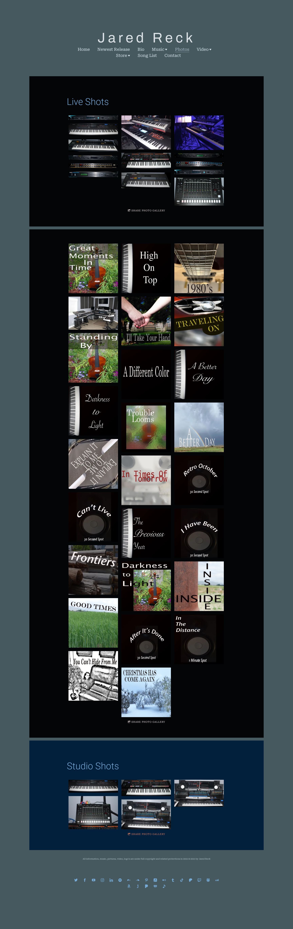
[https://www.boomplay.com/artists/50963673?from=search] (164, 886)
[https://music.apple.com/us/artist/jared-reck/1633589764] (155, 880)
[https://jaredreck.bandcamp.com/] (129, 880)
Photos (182, 49)
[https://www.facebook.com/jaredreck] (84, 880)
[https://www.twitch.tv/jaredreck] (199, 880)
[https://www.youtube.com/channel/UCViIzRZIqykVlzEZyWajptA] (93, 880)
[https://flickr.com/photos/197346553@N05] (164, 880)
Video (203, 49)
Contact (172, 55)
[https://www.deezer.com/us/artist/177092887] (217, 880)
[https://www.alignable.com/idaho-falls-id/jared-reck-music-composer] (208, 880)
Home (84, 49)
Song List (147, 55)
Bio (141, 49)
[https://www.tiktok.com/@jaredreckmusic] (181, 880)
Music (158, 49)
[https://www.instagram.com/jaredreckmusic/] (102, 880)
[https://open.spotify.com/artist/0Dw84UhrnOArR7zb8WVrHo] (120, 880)
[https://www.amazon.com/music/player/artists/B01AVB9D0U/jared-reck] (129, 886)
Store (121, 55)
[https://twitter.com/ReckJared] (76, 880)
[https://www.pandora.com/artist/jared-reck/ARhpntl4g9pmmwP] (146, 886)
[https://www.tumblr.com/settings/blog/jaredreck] (173, 880)
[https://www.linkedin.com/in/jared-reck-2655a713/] (111, 880)
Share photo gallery (148, 210)
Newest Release (113, 49)
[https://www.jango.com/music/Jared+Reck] (137, 886)
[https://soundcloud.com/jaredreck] (137, 880)
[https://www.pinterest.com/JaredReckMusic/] (146, 880)
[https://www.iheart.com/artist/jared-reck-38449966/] (155, 886)
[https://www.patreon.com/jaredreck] (190, 880)
